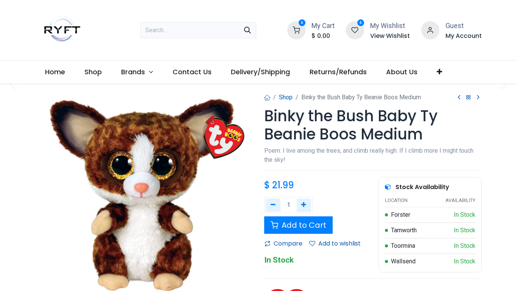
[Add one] (304, 205)
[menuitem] (55, 72)
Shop (286, 97)
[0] (296, 29)
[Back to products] (468, 98)
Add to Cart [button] (303, 225)
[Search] (247, 30)
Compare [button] (288, 243)
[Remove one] (273, 205)
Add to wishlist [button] (339, 243)
